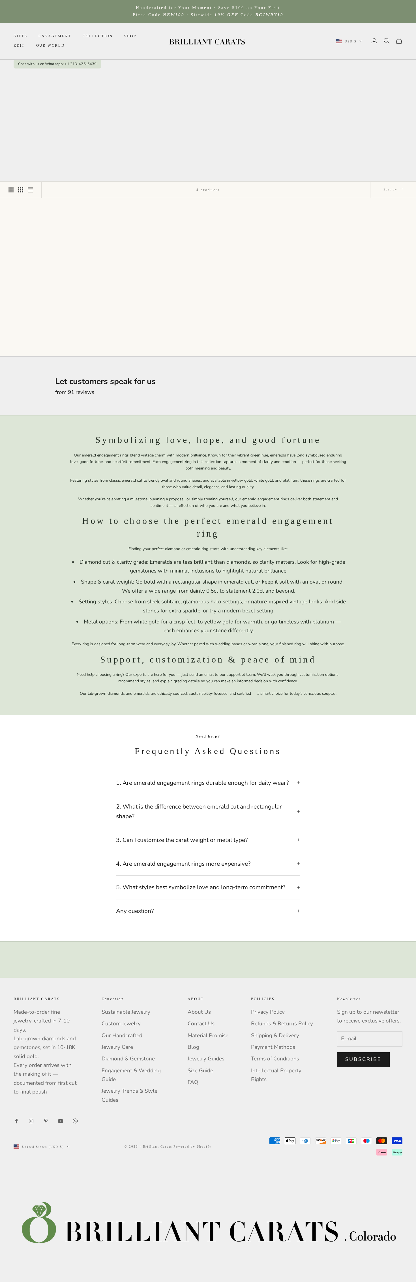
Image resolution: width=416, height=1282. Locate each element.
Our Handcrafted (122, 1035)
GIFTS (20, 36)
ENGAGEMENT (54, 36)
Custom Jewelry (121, 1023)
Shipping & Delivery (275, 1035)
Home (19, 78)
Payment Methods (273, 1047)
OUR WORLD (50, 45)
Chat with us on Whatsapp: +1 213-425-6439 (57, 64)
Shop (36, 78)
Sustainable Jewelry (126, 1012)
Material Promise (208, 1035)
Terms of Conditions (275, 1058)
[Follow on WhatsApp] (75, 1121)
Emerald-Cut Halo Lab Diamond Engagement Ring (157, 314)
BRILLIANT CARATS (56, 303)
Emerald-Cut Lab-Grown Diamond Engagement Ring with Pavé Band (258, 314)
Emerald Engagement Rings (75, 78)
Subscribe (363, 1059)
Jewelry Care (117, 1047)
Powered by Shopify (192, 1146)
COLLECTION (98, 36)
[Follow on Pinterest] (46, 1121)
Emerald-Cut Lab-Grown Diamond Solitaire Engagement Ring (360, 314)
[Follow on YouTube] (60, 1121)
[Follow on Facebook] (16, 1121)
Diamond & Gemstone (128, 1058)
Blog (193, 1047)
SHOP (130, 36)
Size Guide (200, 1070)
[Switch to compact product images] (30, 190)
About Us (199, 1012)
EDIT (19, 45)
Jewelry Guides (206, 1058)
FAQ (193, 1082)
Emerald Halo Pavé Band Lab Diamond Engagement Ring (55, 314)
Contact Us (201, 1023)
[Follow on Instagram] (31, 1121)
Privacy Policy (268, 1012)
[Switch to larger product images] (11, 190)
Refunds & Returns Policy (282, 1023)
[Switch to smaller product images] (20, 190)
